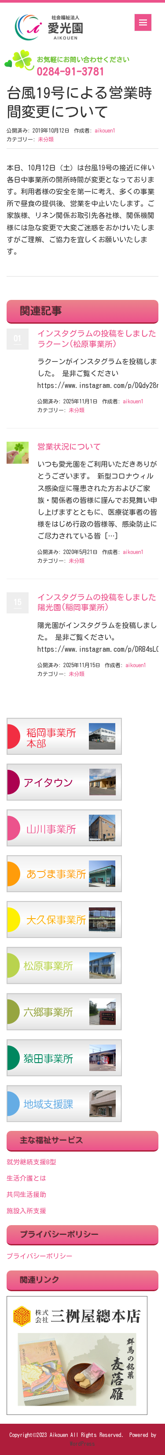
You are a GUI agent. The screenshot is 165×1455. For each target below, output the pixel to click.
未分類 (46, 139)
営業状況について (69, 447)
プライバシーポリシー (40, 1256)
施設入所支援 (26, 1211)
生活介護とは (26, 1178)
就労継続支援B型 (31, 1162)
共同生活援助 (26, 1194)
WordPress (82, 1443)
